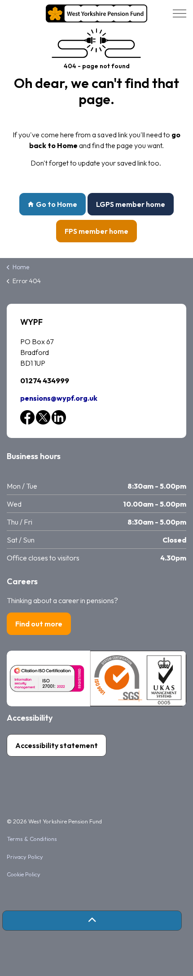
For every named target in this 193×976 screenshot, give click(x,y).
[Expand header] (179, 13)
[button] (92, 920)
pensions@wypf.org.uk (58, 398)
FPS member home (96, 231)
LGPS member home (130, 204)
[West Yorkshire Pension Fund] (96, 13)
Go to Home (56, 204)
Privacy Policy (25, 856)
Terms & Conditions (32, 838)
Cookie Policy (23, 874)
